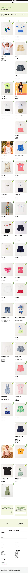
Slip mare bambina (3, 277)
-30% (13, 22)
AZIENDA (2, 537)
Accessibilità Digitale (17, 557)
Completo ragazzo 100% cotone (5, 115)
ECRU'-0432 (16, 199)
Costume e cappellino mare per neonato (20, 317)
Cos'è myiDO (2, 551)
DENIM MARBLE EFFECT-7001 (18, 359)
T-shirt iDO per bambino (4, 36)
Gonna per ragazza (17, 75)
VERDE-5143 (16, 442)
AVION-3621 (3, 59)
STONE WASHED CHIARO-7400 (5, 320)
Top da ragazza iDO (4, 155)
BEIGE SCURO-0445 (4, 119)
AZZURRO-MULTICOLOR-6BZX (19, 320)
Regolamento (16, 552)
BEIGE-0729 (3, 361)
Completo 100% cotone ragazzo (19, 115)
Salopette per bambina (4, 396)
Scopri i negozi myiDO (3, 554)
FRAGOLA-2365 (3, 60)
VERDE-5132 (3, 260)
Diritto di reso (16, 553)
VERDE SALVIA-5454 (17, 240)
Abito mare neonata (17, 277)
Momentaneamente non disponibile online (7, 112)
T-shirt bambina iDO (4, 194)
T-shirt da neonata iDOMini (5, 55)
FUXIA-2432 (3, 280)
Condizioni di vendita (17, 551)
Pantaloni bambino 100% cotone (19, 436)
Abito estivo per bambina (4, 174)
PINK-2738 (16, 399)
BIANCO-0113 (3, 39)
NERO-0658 (16, 98)
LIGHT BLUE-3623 (17, 379)
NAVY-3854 (16, 198)
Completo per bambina (18, 134)
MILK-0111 (16, 481)
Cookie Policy (16, 556)
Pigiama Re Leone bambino (18, 478)
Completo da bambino (17, 194)
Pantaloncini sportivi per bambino (19, 155)
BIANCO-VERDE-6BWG (4, 218)
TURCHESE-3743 (17, 158)
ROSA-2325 (16, 177)
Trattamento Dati (16, 555)
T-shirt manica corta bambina (18, 174)
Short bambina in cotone (18, 356)
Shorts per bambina (17, 55)
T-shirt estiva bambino (17, 36)
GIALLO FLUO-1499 (4, 98)
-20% (13, 180)
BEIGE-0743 (16, 58)
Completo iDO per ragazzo (4, 95)
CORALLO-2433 (17, 79)
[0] (26, 2)
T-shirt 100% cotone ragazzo (18, 95)
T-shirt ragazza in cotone (4, 478)
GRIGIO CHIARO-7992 (4, 321)
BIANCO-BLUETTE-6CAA (18, 39)
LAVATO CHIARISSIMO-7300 (5, 399)
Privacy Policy (16, 554)
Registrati (2, 552)
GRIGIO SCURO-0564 (17, 78)
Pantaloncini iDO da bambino (18, 235)
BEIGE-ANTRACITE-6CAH (4, 177)
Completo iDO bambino (4, 235)
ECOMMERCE (3, 532)
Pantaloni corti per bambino (5, 317)
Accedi (1, 553)
